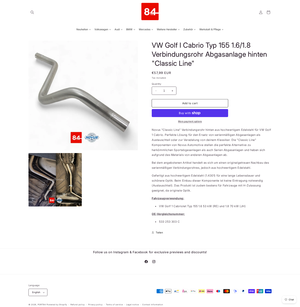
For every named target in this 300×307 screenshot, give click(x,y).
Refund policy (77, 304)
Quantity (156, 83)
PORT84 (42, 304)
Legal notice (132, 304)
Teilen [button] (159, 232)
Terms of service (114, 304)
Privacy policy (95, 304)
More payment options (190, 121)
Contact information (152, 304)
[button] (32, 12)
